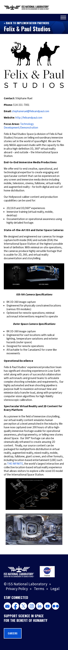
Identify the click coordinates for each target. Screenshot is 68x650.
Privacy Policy (17, 588)
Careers (13, 633)
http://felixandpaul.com (28, 118)
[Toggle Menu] (63, 17)
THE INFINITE (15, 464)
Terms (39, 588)
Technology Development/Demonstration (21, 126)
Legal (54, 588)
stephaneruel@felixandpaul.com (30, 111)
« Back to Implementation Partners (26, 23)
